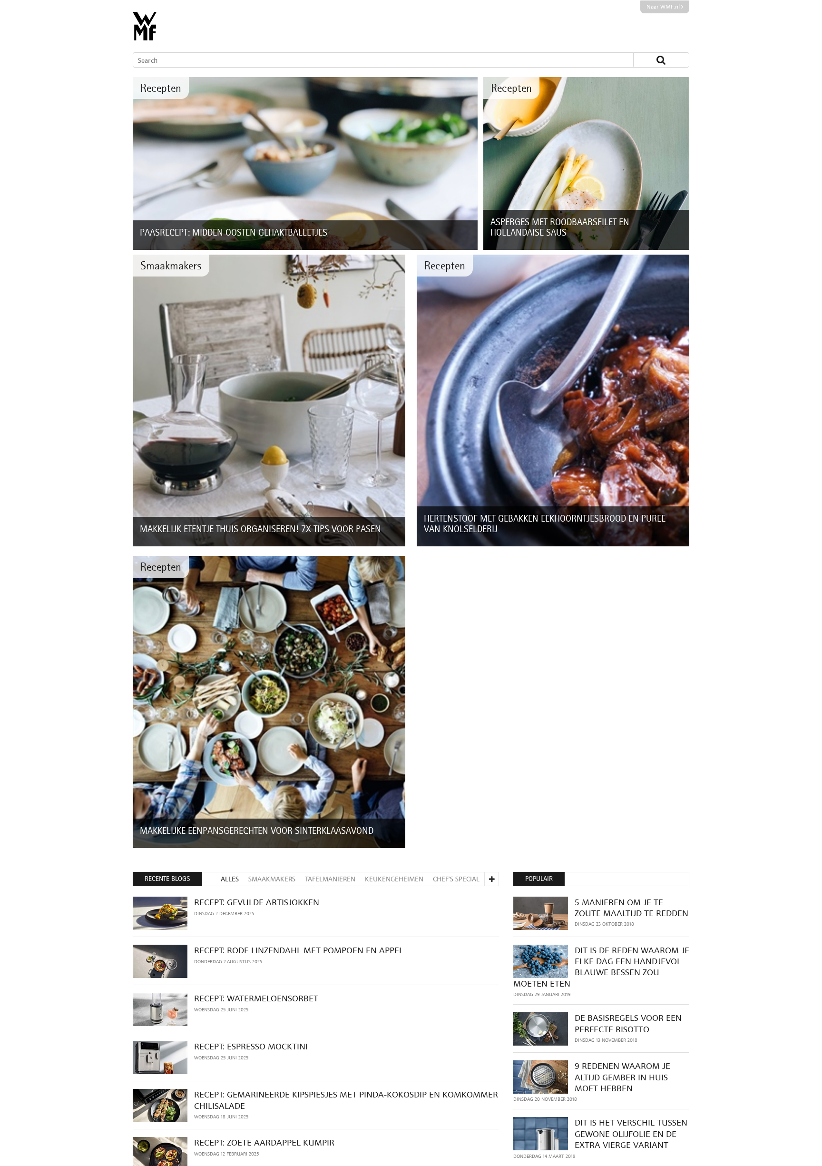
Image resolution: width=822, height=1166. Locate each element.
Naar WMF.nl (663, 6)
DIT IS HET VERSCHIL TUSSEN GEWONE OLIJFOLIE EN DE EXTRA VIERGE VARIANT (631, 1133)
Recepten (160, 87)
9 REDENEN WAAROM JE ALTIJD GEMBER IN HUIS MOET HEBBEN (622, 1077)
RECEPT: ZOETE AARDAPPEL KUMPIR (264, 1142)
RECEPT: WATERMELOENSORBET (256, 998)
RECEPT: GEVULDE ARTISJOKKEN (256, 902)
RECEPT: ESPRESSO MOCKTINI (251, 1046)
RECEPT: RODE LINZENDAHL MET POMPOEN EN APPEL (298, 950)
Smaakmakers (171, 265)
